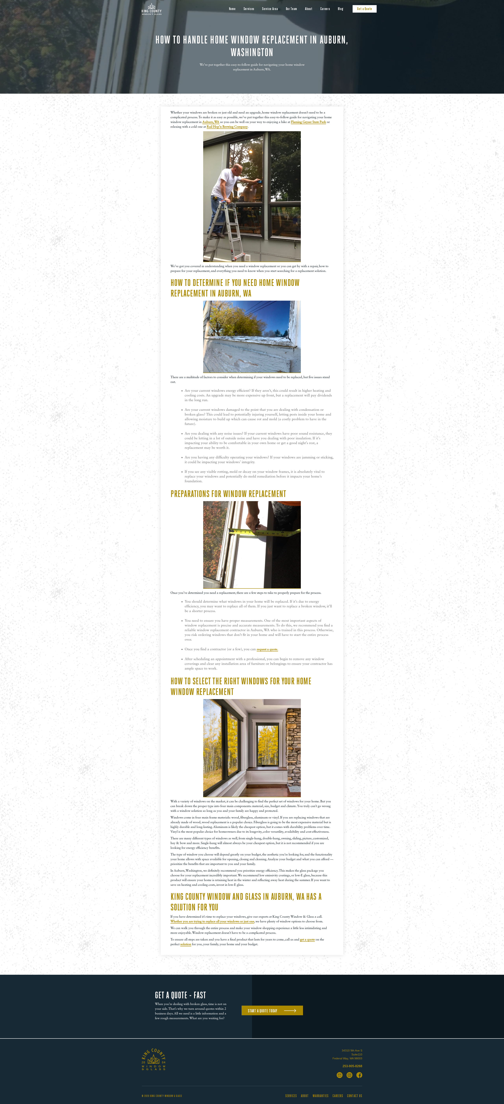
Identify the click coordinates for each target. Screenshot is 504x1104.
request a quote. (267, 649)
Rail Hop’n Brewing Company (227, 126)
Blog (340, 8)
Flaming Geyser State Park (308, 122)
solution (185, 944)
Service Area (270, 8)
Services (249, 8)
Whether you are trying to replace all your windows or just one (212, 921)
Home (232, 8)
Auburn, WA (210, 122)
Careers (325, 8)
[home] (151, 9)
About (308, 8)
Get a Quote (364, 8)
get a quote (307, 939)
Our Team (291, 8)
